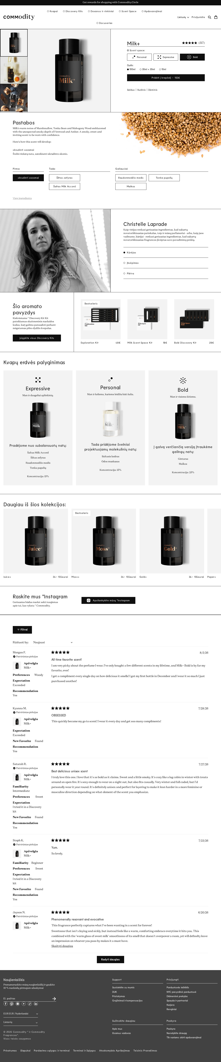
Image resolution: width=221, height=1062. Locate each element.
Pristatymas (118, 996)
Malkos (131, 186)
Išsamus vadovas (121, 1033)
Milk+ (27, 668)
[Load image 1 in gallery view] (13, 43)
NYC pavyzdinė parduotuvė (181, 991)
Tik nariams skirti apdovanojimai (184, 1037)
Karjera (170, 1004)
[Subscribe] (52, 997)
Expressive (168, 57)
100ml (132, 69)
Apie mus (117, 1028)
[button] (52, 11)
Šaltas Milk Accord (64, 186)
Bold (195, 57)
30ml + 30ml (148, 69)
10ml (163, 69)
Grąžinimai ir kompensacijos (127, 1000)
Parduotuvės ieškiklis (178, 987)
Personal (141, 57)
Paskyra (171, 1028)
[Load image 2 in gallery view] (13, 70)
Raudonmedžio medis (131, 177)
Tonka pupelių (164, 177)
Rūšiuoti (19, 642)
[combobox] (183, 17)
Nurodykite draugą (177, 1033)
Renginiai (171, 1009)
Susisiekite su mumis (123, 987)
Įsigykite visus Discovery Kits (37, 337)
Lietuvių (181, 17)
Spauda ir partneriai (177, 1000)
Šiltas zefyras (64, 177)
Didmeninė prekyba (177, 996)
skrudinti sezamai (28, 177)
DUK (114, 991)
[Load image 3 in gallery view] (13, 97)
